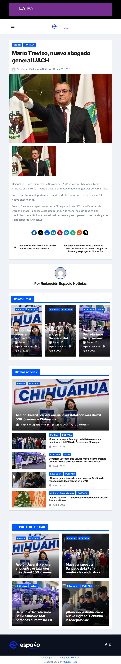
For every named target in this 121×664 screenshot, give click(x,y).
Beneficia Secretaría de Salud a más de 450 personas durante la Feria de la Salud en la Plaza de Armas (77, 460)
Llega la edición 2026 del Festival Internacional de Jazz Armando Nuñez (78, 499)
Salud (101, 309)
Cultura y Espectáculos (62, 493)
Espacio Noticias (71, 657)
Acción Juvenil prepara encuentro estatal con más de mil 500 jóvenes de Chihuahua (34, 570)
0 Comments (82, 424)
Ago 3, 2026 (55, 350)
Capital (17, 44)
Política (20, 309)
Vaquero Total (69, 661)
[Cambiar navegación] (12, 26)
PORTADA (29, 44)
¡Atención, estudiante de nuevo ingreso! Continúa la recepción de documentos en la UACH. (76, 479)
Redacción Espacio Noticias (36, 69)
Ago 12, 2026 (21, 350)
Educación (55, 473)
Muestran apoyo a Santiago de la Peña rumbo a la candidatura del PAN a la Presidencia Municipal (75, 441)
